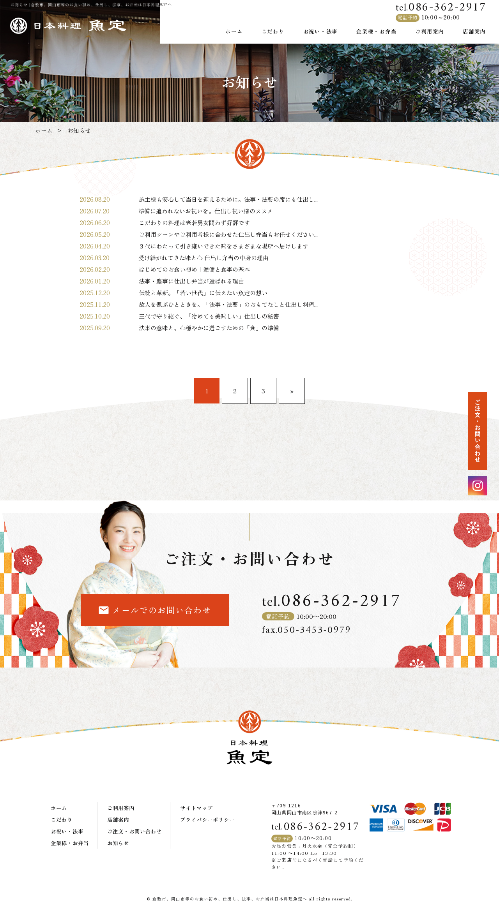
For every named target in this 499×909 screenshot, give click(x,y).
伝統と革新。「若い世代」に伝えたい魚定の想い (203, 293)
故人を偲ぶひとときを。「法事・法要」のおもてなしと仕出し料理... (228, 304)
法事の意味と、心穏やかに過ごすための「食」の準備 (209, 328)
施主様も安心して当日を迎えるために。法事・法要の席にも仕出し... (228, 199)
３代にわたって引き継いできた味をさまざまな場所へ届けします (223, 246)
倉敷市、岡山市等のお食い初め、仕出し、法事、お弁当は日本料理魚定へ (230, 899)
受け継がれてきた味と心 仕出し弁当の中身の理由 (206, 258)
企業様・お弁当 (376, 31)
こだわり (273, 31)
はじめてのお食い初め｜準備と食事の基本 (194, 269)
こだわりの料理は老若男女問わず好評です (194, 222)
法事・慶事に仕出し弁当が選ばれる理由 (191, 281)
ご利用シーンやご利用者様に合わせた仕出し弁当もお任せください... (228, 234)
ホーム (233, 31)
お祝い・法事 (320, 31)
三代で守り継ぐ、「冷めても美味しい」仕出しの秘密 (209, 316)
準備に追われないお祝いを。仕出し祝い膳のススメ (205, 211)
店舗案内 (474, 31)
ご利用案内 (429, 31)
